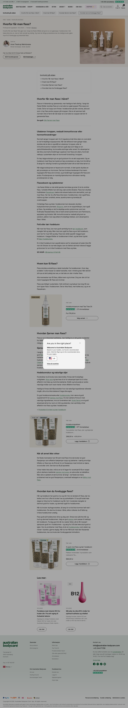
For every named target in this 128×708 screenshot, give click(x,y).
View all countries (53, 363)
